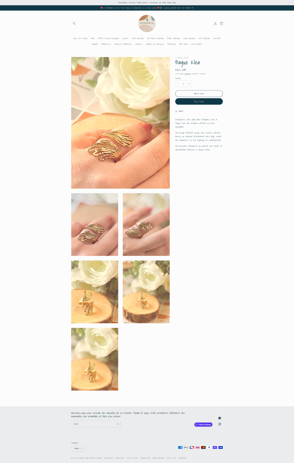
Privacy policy (119, 458)
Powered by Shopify (95, 458)
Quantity (178, 78)
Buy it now (199, 101)
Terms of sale (171, 458)
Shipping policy (145, 458)
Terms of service (132, 458)
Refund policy (109, 458)
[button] (74, 23)
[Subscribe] (118, 424)
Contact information (158, 458)
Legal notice (182, 458)
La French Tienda (83, 458)
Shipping (187, 73)
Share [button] (180, 111)
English (76, 448)
